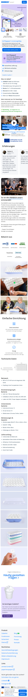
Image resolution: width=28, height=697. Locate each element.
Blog (16, 633)
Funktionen (6, 636)
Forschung (17, 636)
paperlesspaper (7, 669)
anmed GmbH (7, 667)
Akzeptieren (23, 691)
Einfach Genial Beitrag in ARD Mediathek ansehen (14, 132)
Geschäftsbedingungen (10, 650)
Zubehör (5, 633)
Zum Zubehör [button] (6, 616)
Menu (24, 2)
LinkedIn (5, 681)
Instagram (5, 684)
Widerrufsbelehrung (9, 656)
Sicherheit (5, 639)
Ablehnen (22, 694)
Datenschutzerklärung (9, 695)
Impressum (5, 659)
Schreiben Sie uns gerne (10, 677)
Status (4, 642)
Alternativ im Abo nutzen (14, 61)
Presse (16, 639)
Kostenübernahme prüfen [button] (11, 50)
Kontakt (17, 643)
